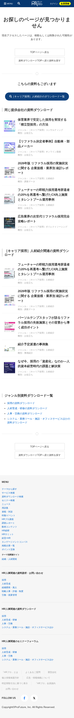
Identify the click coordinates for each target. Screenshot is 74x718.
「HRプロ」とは (10, 672)
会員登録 (65, 4)
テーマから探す (9, 489)
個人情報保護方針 (10, 678)
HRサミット (8, 534)
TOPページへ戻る (39, 52)
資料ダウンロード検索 (12, 496)
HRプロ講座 (8, 519)
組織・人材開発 (9, 559)
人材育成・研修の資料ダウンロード (27, 408)
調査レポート (8, 523)
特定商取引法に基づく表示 (15, 683)
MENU (10, 3)
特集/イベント (8, 515)
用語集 (5, 508)
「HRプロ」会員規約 (45, 683)
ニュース (6, 504)
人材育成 (6, 583)
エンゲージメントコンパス (15, 542)
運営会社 (52, 672)
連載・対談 (7, 511)
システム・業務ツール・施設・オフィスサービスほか (28, 627)
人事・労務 (7, 623)
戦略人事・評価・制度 (12, 591)
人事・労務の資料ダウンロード (24, 413)
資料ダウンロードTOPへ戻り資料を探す (39, 60)
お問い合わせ (12, 689)
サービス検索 (8, 493)
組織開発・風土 (9, 587)
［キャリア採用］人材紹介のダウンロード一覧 (38, 96)
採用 (4, 580)
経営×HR (6, 538)
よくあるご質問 (32, 672)
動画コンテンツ (9, 527)
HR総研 (5, 530)
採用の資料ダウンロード (21, 403)
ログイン (54, 4)
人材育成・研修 (9, 620)
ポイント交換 (8, 549)
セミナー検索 (8, 500)
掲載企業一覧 (8, 545)
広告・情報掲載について (38, 678)
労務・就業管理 (9, 595)
